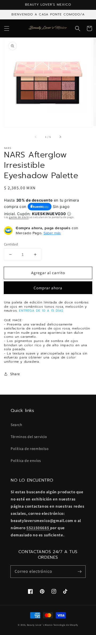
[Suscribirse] (79, 571)
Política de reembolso (30, 448)
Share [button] (15, 373)
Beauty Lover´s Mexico (40, 624)
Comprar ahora (48, 287)
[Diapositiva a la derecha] (60, 137)
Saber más (52, 233)
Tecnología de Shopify (65, 624)
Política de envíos (26, 460)
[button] (7, 28)
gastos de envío (19, 217)
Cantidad (11, 244)
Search (16, 424)
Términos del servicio (29, 436)
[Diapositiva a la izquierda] (36, 137)
